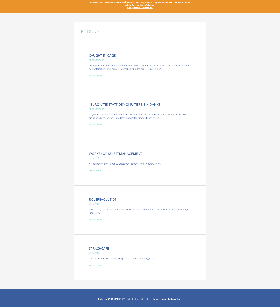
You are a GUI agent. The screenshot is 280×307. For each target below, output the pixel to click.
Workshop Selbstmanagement (115, 153)
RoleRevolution (103, 199)
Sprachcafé (99, 248)
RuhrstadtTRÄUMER (109, 299)
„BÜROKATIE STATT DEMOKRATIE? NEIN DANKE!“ (126, 104)
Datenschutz (175, 299)
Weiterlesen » (95, 75)
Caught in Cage (102, 55)
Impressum (159, 299)
